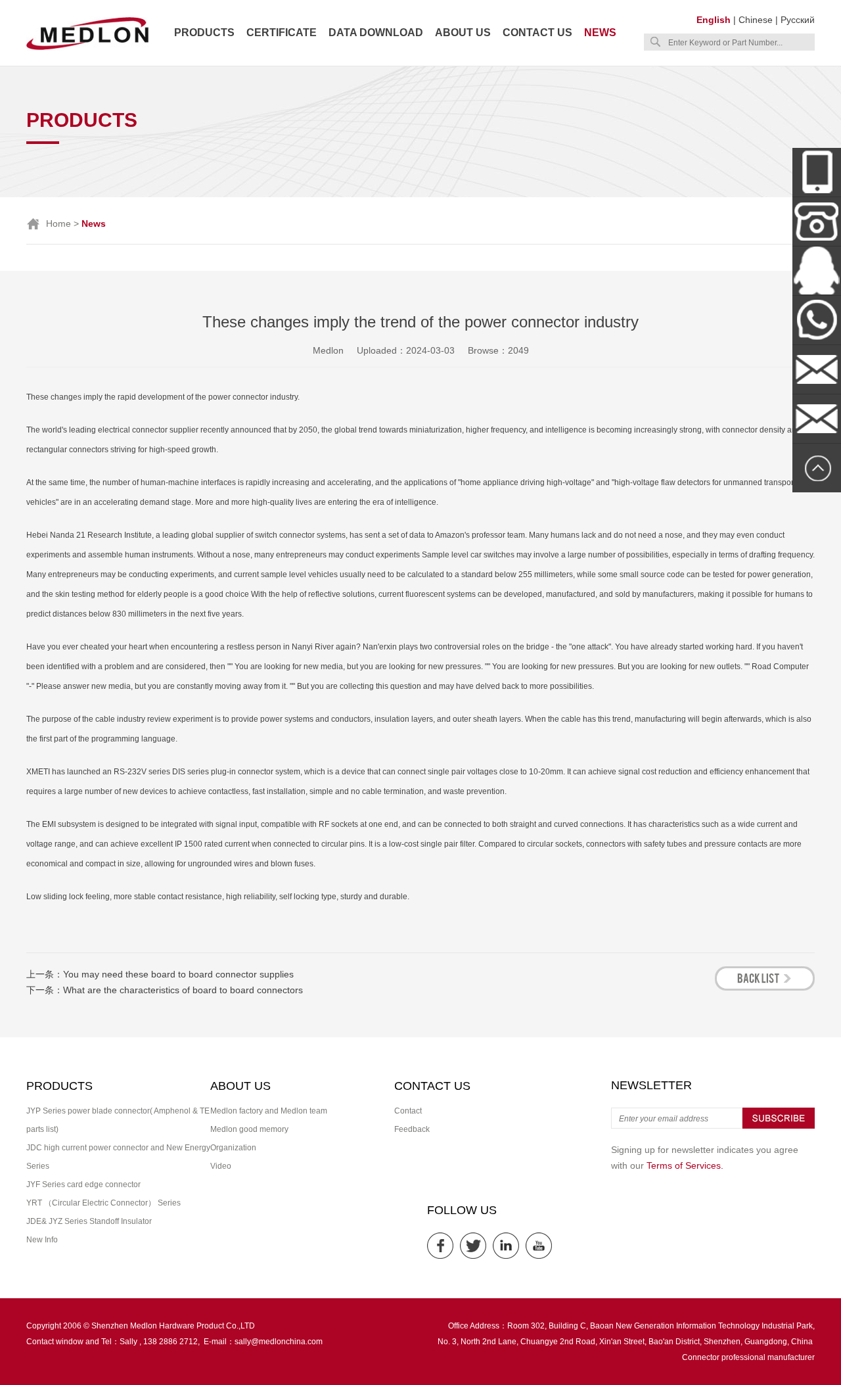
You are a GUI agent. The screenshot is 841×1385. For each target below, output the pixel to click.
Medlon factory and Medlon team (268, 1110)
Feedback (412, 1129)
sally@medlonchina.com (279, 1341)
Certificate (281, 32)
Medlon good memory (249, 1129)
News (600, 32)
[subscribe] (778, 1126)
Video (220, 1166)
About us (463, 32)
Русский (798, 19)
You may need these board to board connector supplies (178, 974)
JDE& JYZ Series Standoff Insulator (89, 1221)
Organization (233, 1147)
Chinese (756, 19)
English (713, 19)
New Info (42, 1239)
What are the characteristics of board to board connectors (183, 990)
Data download (376, 32)
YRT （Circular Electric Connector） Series (103, 1203)
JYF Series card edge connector (83, 1184)
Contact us (537, 32)
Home (58, 223)
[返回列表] (765, 987)
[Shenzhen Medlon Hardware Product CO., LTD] (87, 48)
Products (204, 32)
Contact (408, 1110)
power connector (238, 397)
